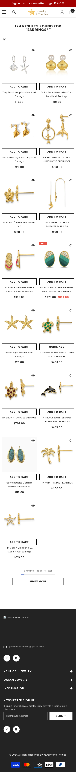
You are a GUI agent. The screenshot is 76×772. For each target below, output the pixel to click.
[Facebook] (7, 658)
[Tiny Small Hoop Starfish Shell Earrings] (19, 64)
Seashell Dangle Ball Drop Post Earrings (19, 159)
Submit (61, 716)
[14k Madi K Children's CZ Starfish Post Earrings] (19, 519)
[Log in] (62, 12)
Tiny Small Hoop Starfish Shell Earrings (19, 94)
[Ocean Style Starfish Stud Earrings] (19, 324)
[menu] (4, 12)
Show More (37, 581)
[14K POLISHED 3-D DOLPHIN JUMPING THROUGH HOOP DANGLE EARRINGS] (56, 129)
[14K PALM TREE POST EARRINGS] (56, 454)
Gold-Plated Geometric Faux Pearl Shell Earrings (57, 94)
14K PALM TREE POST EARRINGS (57, 482)
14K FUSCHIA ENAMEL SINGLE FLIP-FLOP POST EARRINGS (19, 289)
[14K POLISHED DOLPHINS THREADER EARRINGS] (56, 194)
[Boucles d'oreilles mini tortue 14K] (19, 194)
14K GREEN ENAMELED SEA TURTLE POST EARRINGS (57, 354)
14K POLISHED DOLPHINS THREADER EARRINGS (57, 224)
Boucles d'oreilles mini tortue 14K (19, 224)
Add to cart (19, 86)
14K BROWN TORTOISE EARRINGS (19, 417)
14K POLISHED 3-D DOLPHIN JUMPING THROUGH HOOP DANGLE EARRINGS (57, 159)
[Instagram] (16, 658)
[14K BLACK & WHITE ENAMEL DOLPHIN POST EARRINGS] (56, 389)
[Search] (14, 12)
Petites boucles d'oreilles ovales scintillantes (19, 484)
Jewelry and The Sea (55, 754)
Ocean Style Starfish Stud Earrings (19, 354)
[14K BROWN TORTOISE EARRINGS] (19, 389)
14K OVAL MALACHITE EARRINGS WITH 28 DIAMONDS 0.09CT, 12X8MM (56, 289)
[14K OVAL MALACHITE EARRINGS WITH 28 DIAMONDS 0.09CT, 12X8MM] (56, 259)
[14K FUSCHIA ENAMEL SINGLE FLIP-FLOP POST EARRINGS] (19, 259)
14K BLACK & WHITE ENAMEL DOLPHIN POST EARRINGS (56, 419)
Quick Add (57, 347)
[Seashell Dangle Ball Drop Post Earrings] (19, 129)
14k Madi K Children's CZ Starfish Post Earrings (19, 549)
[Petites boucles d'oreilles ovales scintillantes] (19, 454)
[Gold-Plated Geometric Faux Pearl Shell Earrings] (56, 64)
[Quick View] (33, 50)
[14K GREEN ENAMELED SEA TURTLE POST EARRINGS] (56, 324)
